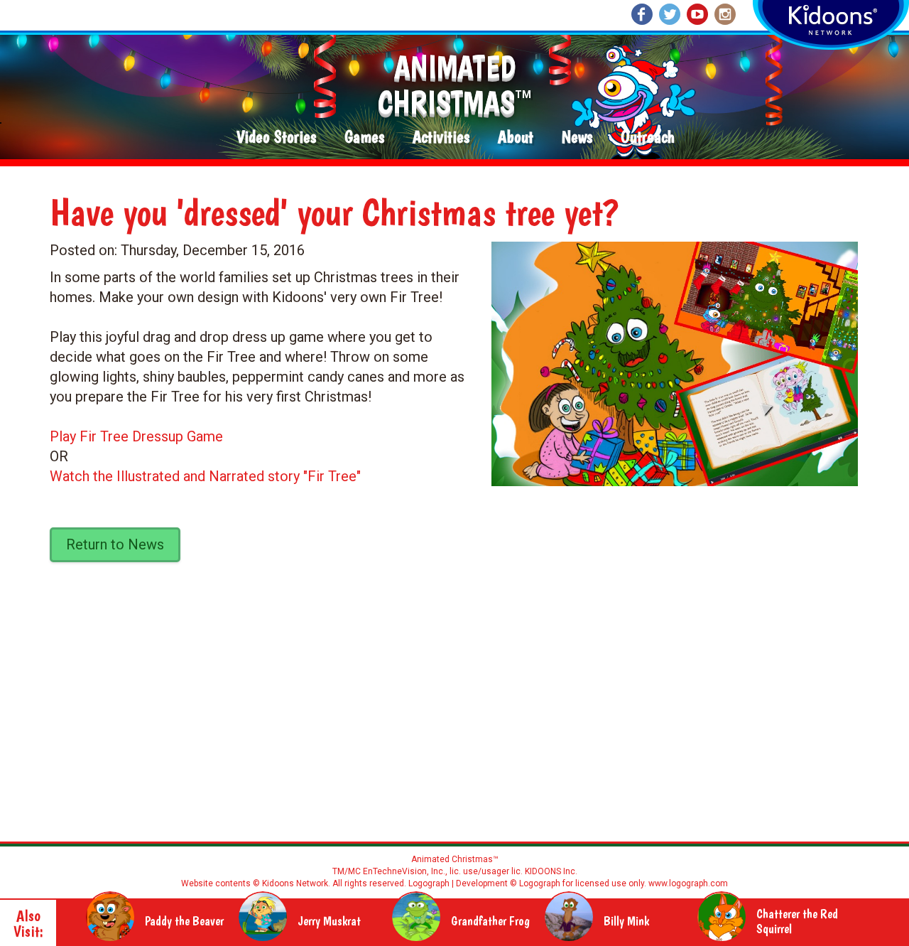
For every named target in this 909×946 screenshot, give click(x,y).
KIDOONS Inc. (551, 871)
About (515, 137)
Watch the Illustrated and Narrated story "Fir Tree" (205, 476)
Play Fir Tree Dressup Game (136, 436)
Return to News (115, 544)
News (577, 137)
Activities (441, 137)
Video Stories (276, 137)
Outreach (648, 137)
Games (364, 137)
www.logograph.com (687, 883)
